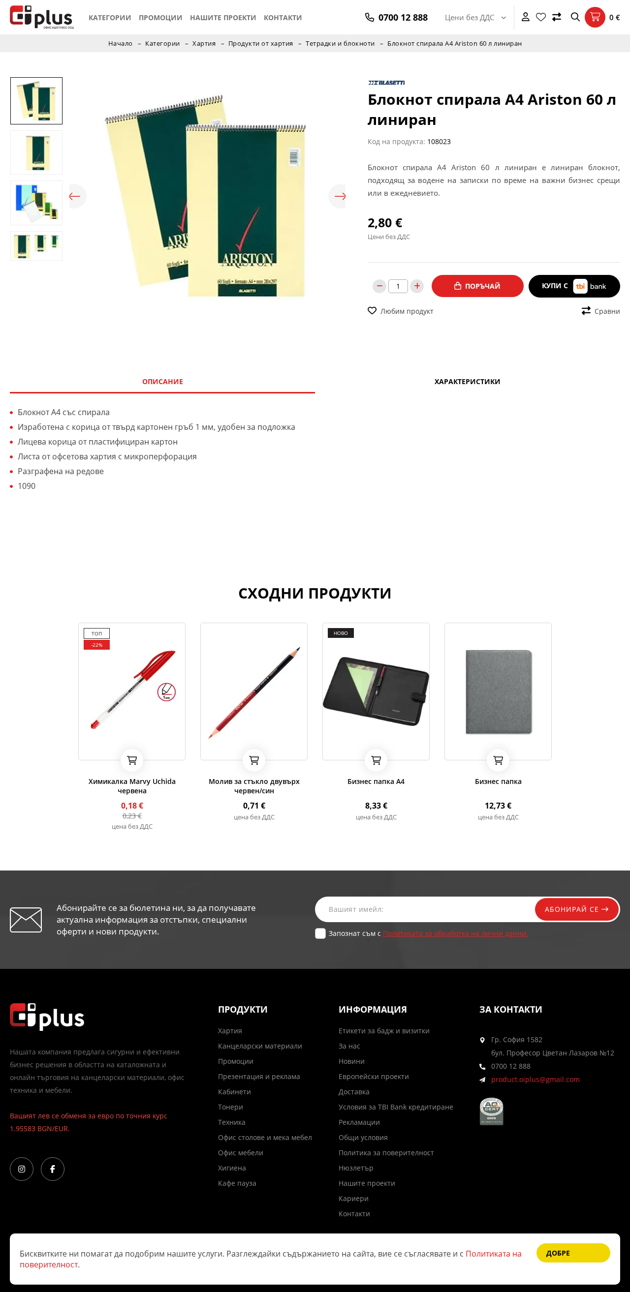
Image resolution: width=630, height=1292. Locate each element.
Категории (110, 17)
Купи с (556, 285)
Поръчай (483, 286)
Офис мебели (240, 1152)
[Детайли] (113, 749)
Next (340, 196)
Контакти (283, 17)
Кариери (354, 1198)
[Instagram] (21, 1169)
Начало (120, 43)
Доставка (354, 1091)
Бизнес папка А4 (376, 781)
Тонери (230, 1107)
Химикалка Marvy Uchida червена (132, 786)
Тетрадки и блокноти (340, 43)
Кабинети (234, 1091)
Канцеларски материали (260, 1046)
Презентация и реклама (259, 1076)
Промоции (161, 17)
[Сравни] (556, 17)
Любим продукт (407, 311)
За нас (349, 1046)
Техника (232, 1122)
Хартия (204, 43)
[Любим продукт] (88, 749)
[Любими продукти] (541, 17)
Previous (74, 196)
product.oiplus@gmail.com (535, 1079)
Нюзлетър (356, 1167)
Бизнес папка (498, 781)
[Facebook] (52, 1169)
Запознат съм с (428, 933)
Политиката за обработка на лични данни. (455, 933)
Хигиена (232, 1167)
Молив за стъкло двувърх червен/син (254, 786)
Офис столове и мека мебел (265, 1137)
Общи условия (363, 1137)
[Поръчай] (132, 760)
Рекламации (359, 1122)
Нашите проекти (223, 17)
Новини (352, 1061)
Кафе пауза (237, 1183)
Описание (162, 381)
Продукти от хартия (260, 43)
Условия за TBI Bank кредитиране (396, 1107)
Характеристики (468, 381)
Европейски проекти (374, 1076)
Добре (558, 1253)
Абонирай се (573, 909)
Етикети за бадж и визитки (384, 1030)
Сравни (607, 311)
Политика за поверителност (386, 1152)
